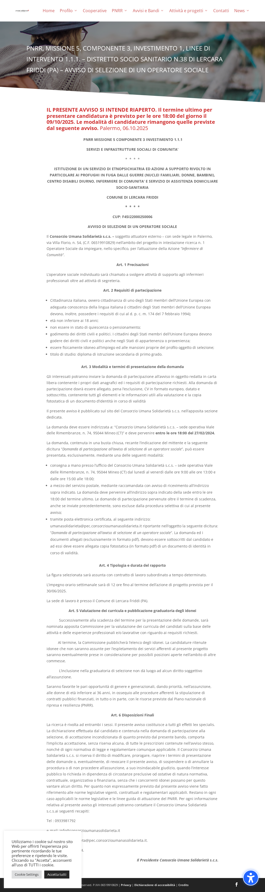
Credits (183, 885)
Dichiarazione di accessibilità (154, 885)
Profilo (66, 10)
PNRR (117, 10)
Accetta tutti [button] (56, 874)
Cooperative (95, 10)
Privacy (126, 885)
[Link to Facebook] (236, 885)
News (239, 10)
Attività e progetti (186, 10)
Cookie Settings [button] (27, 874)
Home (49, 10)
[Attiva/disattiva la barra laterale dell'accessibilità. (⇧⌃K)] (251, 878)
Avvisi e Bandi (146, 10)
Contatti (221, 10)
